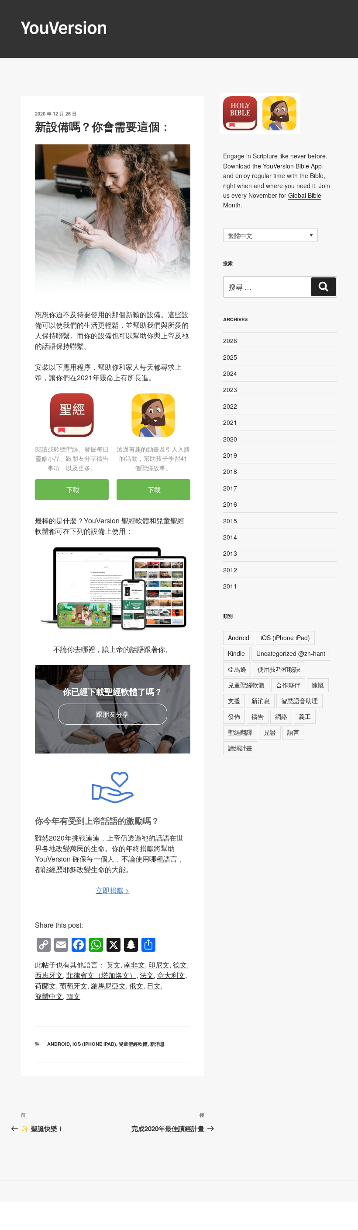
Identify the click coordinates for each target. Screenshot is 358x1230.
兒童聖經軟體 (133, 1044)
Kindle (236, 653)
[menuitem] (113, 964)
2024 (230, 373)
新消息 (157, 1044)
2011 (230, 586)
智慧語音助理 (299, 700)
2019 (230, 455)
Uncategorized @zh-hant (290, 653)
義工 (305, 716)
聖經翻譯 (240, 732)
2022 (230, 406)
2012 (230, 569)
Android (58, 1044)
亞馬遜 (237, 669)
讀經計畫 (240, 747)
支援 (234, 700)
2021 (230, 422)
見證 (270, 732)
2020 (230, 439)
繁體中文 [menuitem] (240, 235)
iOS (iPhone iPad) (94, 1044)
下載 (72, 489)
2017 (230, 488)
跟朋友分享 (112, 713)
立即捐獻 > (112, 890)
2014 (230, 537)
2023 (230, 389)
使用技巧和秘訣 (279, 669)
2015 (230, 520)
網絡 (281, 716)
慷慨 (318, 684)
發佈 (234, 716)
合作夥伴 (288, 684)
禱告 (257, 716)
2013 (230, 553)
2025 (230, 357)
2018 (230, 471)
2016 (230, 504)
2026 (230, 340)
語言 (293, 732)
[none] (270, 235)
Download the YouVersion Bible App (272, 165)
